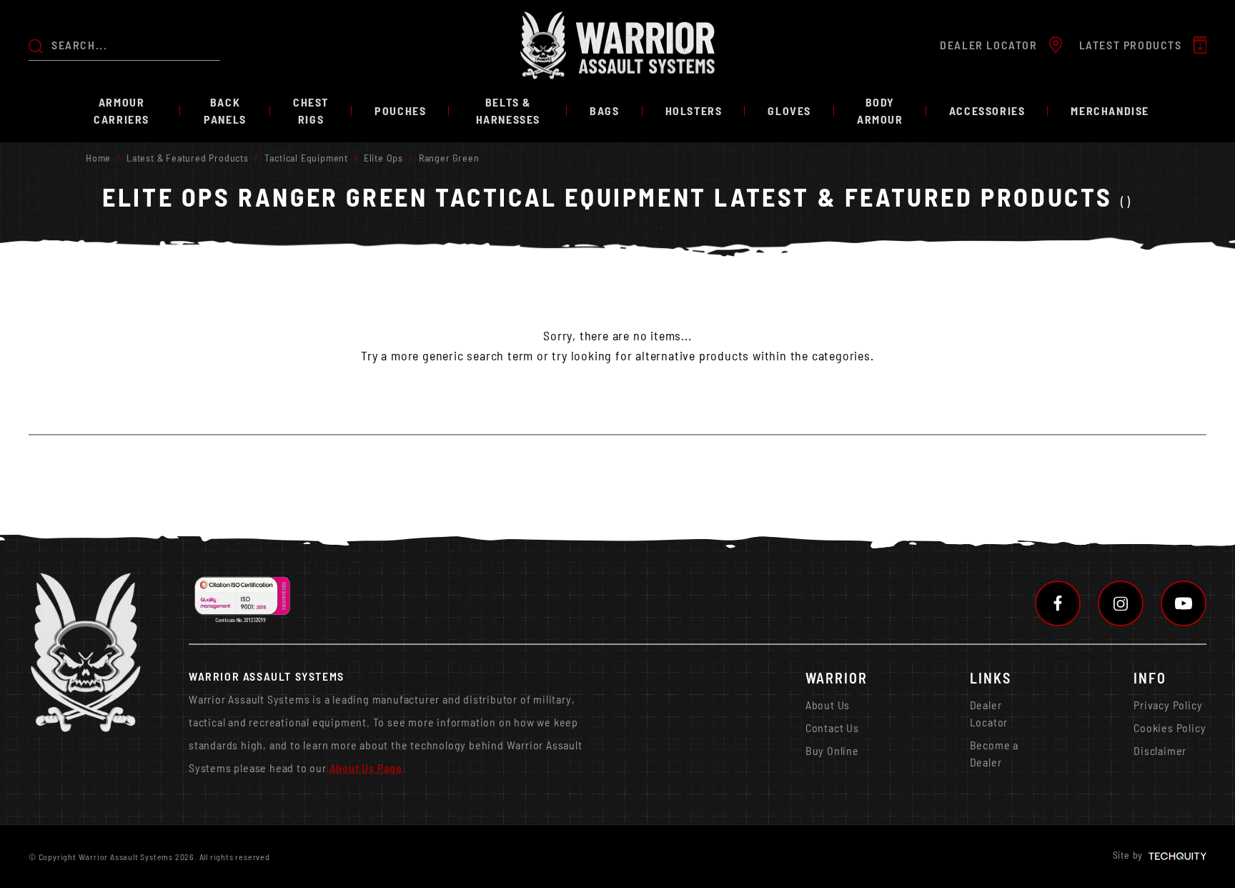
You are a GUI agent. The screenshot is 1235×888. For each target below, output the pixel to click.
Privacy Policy (1168, 704)
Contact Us (832, 727)
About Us (827, 704)
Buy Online (832, 750)
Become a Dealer (994, 753)
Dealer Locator (989, 713)
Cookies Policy (1170, 727)
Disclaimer (1160, 750)
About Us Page (365, 767)
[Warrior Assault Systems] (617, 45)
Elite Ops (383, 158)
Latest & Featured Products (188, 158)
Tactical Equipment (306, 158)
